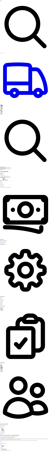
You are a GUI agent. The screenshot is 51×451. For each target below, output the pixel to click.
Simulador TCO (2, 446)
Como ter (2, 428)
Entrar (0, 114)
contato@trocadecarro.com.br (4, 449)
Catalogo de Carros (3, 445)
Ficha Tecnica (3, 429)
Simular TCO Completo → (2, 244)
